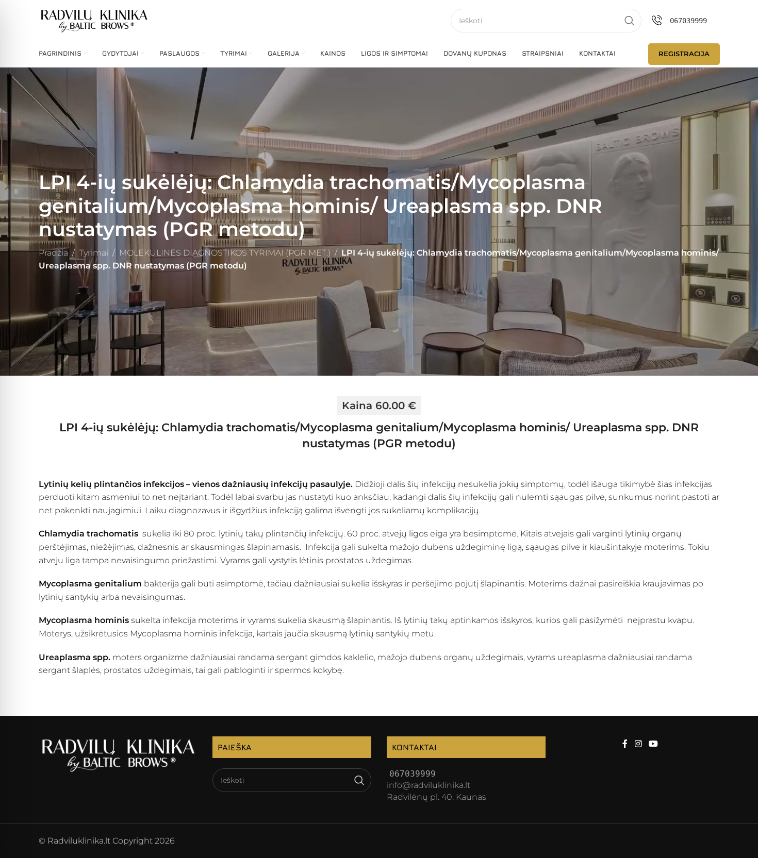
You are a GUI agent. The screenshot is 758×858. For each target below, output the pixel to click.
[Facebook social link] (625, 744)
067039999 (688, 20)
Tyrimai (93, 253)
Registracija (684, 53)
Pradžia (53, 253)
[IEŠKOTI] (629, 20)
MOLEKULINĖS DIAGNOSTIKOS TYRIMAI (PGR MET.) (225, 253)
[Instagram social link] (638, 744)
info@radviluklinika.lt (428, 785)
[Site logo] (94, 20)
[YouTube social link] (653, 744)
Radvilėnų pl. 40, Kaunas (436, 797)
